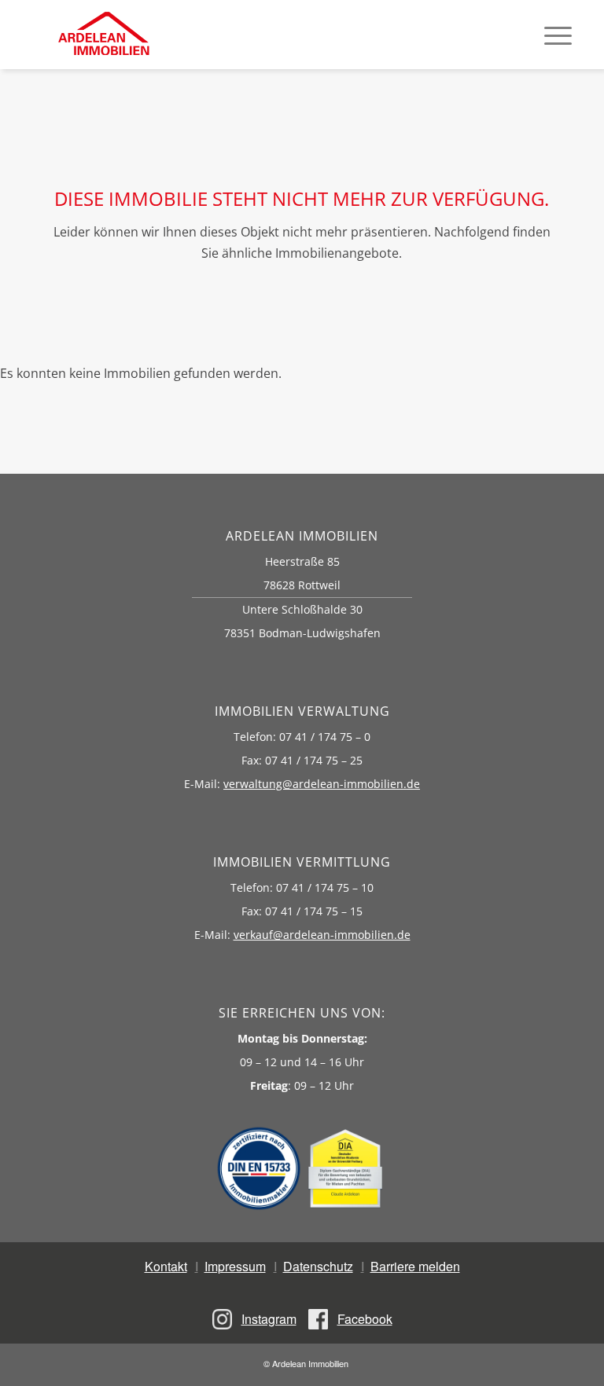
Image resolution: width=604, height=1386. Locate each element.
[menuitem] (558, 34)
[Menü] (558, 34)
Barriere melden (415, 1266)
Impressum (235, 1266)
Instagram (268, 1319)
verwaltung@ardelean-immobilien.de (321, 783)
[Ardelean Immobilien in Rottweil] (103, 34)
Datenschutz (318, 1266)
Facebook (364, 1319)
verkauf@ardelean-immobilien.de (322, 934)
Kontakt (166, 1266)
